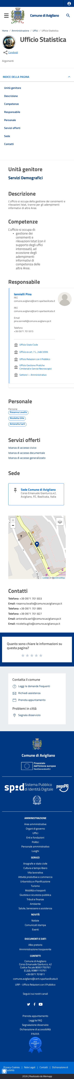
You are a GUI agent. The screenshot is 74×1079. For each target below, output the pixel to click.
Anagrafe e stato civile (35, 864)
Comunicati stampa (35, 925)
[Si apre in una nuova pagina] (35, 1045)
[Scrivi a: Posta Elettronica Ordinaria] (35, 981)
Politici (35, 842)
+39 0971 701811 (35, 974)
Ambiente (35, 904)
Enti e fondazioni (35, 838)
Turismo (35, 886)
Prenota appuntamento (35, 1016)
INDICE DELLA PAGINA (16, 77)
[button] (69, 4)
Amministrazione (20, 31)
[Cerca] (68, 15)
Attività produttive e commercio (35, 877)
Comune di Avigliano (44, 15)
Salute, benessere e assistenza (35, 908)
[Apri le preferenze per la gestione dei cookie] (6, 1073)
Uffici (35, 31)
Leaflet (45, 577)
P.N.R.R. (35, 1034)
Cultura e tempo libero (35, 868)
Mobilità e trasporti (35, 890)
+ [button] (13, 520)
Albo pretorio (35, 945)
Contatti (35, 956)
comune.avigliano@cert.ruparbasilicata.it (35, 979)
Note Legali (29, 1067)
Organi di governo (35, 829)
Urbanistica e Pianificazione (35, 881)
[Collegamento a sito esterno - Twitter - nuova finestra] (29, 1004)
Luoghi (35, 851)
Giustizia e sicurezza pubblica (35, 895)
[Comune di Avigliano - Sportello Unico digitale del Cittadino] (18, 15)
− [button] (13, 525)
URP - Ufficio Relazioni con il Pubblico (35, 985)
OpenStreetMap (58, 577)
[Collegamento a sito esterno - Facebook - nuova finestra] (35, 1004)
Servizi (35, 857)
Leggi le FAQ (35, 1020)
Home (5, 31)
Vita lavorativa (35, 872)
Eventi (35, 929)
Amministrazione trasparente (35, 949)
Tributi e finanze (35, 899)
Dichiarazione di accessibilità (35, 1029)
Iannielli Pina (22, 294)
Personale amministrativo (35, 846)
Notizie (35, 920)
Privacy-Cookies (11, 1067)
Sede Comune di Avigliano (38, 489)
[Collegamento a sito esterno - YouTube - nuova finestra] (41, 1004)
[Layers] (60, 521)
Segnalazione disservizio (35, 1025)
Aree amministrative (35, 824)
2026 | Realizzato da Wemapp (37, 1076)
